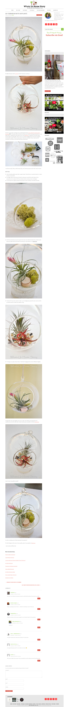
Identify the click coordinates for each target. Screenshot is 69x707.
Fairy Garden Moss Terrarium (10, 574)
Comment (7, 670)
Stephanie (13, 592)
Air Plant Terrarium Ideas (10, 572)
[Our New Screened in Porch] (54, 67)
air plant (16, 73)
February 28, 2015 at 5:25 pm (16, 656)
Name (6, 679)
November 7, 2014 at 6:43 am (16, 635)
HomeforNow (13, 613)
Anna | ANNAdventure (15, 633)
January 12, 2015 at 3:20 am (15, 645)
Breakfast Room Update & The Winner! (13, 582)
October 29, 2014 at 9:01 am (15, 594)
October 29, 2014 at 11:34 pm (16, 615)
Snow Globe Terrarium (9, 569)
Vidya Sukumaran (16, 621)
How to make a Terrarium (10, 554)
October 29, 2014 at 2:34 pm (15, 604)
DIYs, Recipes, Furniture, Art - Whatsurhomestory (34, 4)
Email (6, 683)
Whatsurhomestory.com (33, 705)
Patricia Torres (14, 644)
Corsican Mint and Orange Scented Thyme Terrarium (15, 560)
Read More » (47, 91)
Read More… (56, 20)
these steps (37, 422)
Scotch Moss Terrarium (9, 557)
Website (6, 687)
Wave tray (35, 241)
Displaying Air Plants (9, 577)
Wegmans (27, 135)
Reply (39, 598)
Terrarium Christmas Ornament (11, 566)
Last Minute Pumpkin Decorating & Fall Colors (31, 585)
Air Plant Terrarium (9, 563)
